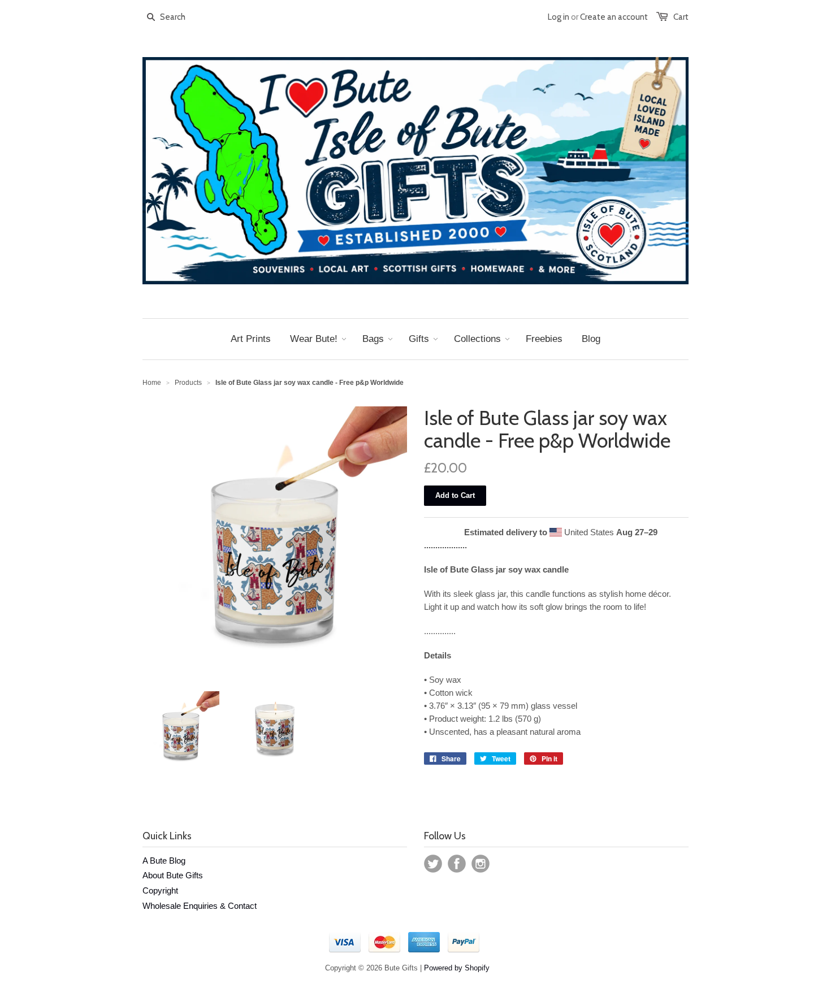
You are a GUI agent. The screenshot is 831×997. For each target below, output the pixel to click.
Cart (681, 17)
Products (188, 383)
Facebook (457, 864)
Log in (558, 17)
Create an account (614, 17)
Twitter (433, 864)
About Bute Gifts (172, 875)
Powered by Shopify (457, 968)
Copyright (160, 890)
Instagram (480, 864)
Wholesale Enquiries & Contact (199, 906)
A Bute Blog (163, 860)
